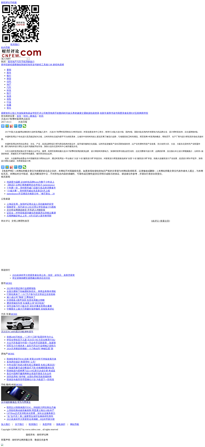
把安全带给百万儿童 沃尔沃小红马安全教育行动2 (31, 340)
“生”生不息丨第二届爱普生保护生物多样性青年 (30, 416)
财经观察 (12, 64)
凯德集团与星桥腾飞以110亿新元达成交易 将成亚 (31, 370)
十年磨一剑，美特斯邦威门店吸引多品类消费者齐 (31, 188)
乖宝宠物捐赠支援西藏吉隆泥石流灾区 (31, 278)
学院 (34, 113)
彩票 (129, 113)
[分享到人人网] (20, 126)
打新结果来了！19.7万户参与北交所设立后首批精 (31, 294)
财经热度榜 (58, 64)
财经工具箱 (42, 64)
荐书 (111, 113)
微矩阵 (20, 64)
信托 (9, 81)
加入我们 (5, 424)
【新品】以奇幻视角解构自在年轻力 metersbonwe (31, 185)
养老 (75, 113)
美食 (124, 113)
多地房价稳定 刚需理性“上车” (21, 362)
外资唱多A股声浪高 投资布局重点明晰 (26, 300)
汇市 (17, 113)
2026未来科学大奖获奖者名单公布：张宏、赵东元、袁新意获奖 (43, 275)
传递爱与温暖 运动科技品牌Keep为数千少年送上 (30, 182)
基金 (30, 113)
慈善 (97, 113)
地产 (14, 61)
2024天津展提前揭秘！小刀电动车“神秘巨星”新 (30, 348)
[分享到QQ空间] (7, 126)
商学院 (4, 64)
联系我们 (14, 44)
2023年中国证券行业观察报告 (21, 288)
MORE (9, 283)
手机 (23, 61)
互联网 (138, 113)
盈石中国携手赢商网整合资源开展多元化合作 (29, 373)
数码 (61, 113)
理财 (28, 61)
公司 (43, 113)
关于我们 (19, 424)
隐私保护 (60, 424)
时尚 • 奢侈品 (30, 116)
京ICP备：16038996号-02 (13, 434)
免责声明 (47, 424)
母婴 (120, 113)
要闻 (9, 70)
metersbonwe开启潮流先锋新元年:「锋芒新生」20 (31, 193)
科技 (9, 90)
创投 (9, 99)
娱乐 (70, 113)
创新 (102, 113)
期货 (9, 78)
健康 (79, 113)
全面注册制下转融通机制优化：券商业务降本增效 (31, 291)
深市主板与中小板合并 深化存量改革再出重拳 (29, 306)
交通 (83, 113)
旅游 (9, 96)
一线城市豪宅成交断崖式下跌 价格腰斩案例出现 (30, 368)
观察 (3, 113)
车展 (106, 113)
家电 (25, 113)
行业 (9, 102)
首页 (19, 116)
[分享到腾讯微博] (16, 126)
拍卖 (92, 113)
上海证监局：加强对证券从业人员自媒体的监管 (30, 204)
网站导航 (74, 424)
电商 (52, 113)
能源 (88, 113)
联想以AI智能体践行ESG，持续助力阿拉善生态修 (31, 407)
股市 (10, 61)
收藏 (9, 105)
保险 (21, 113)
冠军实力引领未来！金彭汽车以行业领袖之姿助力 (31, 345)
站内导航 (5, 47)
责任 (9, 108)
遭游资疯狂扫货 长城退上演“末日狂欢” (26, 303)
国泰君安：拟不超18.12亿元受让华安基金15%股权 (31, 207)
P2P (133, 113)
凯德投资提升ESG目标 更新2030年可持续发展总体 (31, 359)
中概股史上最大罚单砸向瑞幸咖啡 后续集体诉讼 (30, 309)
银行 (9, 75)
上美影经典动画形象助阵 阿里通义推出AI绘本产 (30, 410)
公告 (12, 113)
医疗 (32, 61)
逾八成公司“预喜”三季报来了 (21, 297)
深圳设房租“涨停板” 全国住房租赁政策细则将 (29, 376)
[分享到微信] (24, 126)
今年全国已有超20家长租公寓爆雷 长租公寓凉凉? (31, 365)
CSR (50, 64)
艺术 (39, 113)
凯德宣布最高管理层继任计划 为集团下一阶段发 (30, 379)
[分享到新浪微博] (11, 126)
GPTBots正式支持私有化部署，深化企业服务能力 (31, 413)
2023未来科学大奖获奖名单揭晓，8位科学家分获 (31, 419)
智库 (8, 113)
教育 (48, 113)
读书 (34, 64)
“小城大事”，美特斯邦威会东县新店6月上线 (28, 191)
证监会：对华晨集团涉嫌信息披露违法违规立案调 (31, 213)
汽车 (19, 61)
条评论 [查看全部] (160, 221)
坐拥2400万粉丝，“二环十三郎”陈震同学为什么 (30, 337)
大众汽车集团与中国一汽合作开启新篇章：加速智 (31, 343)
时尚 (66, 113)
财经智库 (27, 64)
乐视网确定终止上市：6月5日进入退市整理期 (29, 216)
